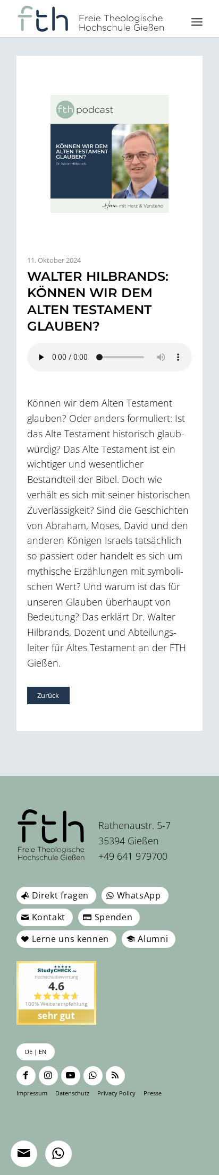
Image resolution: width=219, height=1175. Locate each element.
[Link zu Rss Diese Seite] (115, 1075)
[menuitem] (197, 22)
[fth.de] (90, 18)
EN (42, 1052)
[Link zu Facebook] (26, 1075)
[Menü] (197, 22)
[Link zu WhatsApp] (93, 1075)
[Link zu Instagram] (48, 1075)
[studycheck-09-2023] (56, 993)
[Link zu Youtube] (70, 1075)
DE (28, 1052)
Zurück (48, 695)
